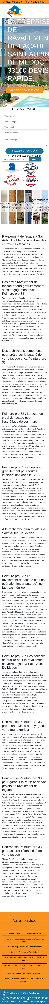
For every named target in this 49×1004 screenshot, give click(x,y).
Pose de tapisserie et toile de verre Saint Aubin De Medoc (24, 980)
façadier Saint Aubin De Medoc (24, 952)
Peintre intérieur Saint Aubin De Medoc (24, 933)
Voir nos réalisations (24, 90)
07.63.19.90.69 (36, 1)
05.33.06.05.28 (13, 1)
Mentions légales (38, 1001)
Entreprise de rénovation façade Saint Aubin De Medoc (24, 966)
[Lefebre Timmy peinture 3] (15, 14)
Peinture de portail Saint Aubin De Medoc (24, 947)
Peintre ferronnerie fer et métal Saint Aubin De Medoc (24, 958)
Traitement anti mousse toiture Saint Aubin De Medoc (24, 940)
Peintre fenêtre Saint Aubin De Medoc (24, 973)
